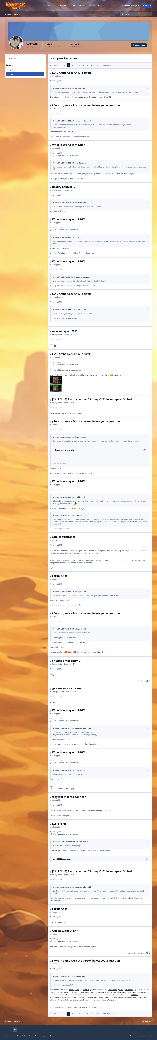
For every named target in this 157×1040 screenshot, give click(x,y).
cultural (60, 1000)
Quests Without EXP (65, 930)
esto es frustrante (63, 537)
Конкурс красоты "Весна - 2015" (64, 692)
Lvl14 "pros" (60, 824)
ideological (70, 1000)
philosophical (74, 990)
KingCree (141, 681)
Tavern (54, 108)
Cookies (52, 1036)
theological (57, 997)
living (121, 990)
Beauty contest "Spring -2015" (63, 190)
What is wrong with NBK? (68, 145)
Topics (11, 70)
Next (92, 65)
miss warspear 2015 (64, 331)
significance (112, 990)
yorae (142, 953)
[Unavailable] (56, 377)
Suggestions (56, 579)
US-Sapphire (56, 148)
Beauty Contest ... (63, 187)
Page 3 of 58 (107, 65)
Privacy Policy (21, 1036)
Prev (55, 65)
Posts (11, 74)
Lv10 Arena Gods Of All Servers (71, 73)
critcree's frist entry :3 (66, 660)
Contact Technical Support (38, 1036)
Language (9, 1036)
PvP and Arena (57, 76)
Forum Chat (59, 576)
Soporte (55, 540)
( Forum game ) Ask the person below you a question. (86, 105)
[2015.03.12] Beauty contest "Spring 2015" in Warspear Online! (92, 399)
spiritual (86, 990)
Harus (128, 953)
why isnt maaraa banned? (69, 797)
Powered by (141, 1036)
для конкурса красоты (67, 688)
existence (129, 990)
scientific (134, 995)
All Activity (13, 58)
